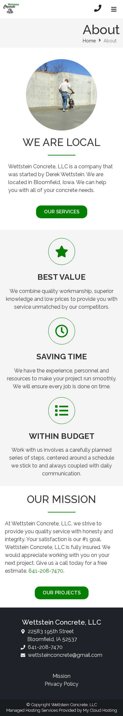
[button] (114, 9)
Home (89, 40)
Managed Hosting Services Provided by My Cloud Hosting (61, 710)
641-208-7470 (46, 571)
